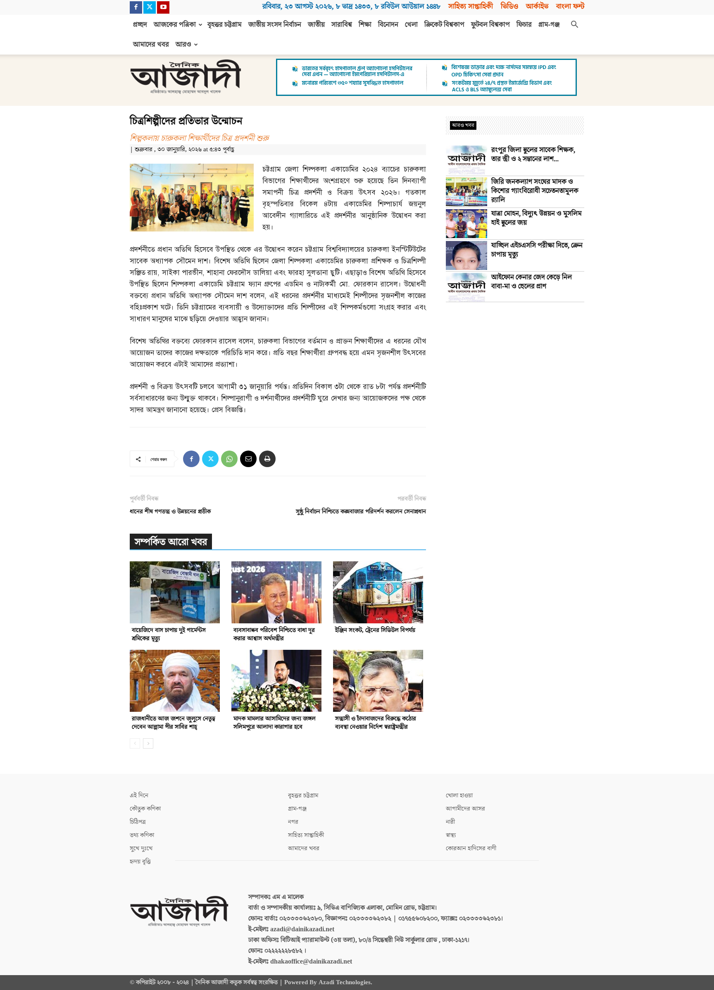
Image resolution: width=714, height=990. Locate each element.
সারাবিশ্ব (341, 25)
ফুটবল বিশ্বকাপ (490, 25)
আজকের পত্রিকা (175, 25)
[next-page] (148, 743)
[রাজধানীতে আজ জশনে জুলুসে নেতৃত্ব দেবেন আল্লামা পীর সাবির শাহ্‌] (176, 681)
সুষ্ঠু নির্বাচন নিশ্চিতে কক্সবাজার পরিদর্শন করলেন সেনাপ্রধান (361, 511)
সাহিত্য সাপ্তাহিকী (470, 6)
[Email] (248, 459)
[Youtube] (163, 7)
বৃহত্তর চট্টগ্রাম (224, 25)
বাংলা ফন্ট (570, 6)
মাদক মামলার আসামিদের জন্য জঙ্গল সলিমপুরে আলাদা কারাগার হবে (274, 722)
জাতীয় (316, 25)
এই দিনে (139, 795)
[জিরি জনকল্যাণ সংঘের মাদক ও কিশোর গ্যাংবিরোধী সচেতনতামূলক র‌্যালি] (466, 191)
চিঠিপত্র (138, 822)
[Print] (267, 459)
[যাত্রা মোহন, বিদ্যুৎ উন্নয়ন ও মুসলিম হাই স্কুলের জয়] (466, 223)
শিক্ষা (365, 25)
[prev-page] (135, 743)
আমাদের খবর (151, 45)
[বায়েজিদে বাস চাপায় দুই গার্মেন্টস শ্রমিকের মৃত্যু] (176, 592)
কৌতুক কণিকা (145, 808)
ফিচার (524, 25)
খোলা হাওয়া (459, 795)
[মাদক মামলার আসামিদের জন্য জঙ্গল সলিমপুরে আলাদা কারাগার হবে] (277, 681)
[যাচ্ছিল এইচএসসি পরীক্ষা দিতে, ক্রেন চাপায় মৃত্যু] (466, 255)
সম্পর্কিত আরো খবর (171, 542)
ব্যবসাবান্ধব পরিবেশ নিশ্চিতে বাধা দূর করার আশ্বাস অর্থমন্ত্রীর (274, 634)
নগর (293, 822)
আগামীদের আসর (465, 808)
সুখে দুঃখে (141, 848)
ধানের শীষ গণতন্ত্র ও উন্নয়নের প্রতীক (170, 511)
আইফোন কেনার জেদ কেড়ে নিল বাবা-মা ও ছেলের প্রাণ (531, 281)
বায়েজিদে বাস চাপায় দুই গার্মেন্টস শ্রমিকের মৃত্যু (169, 634)
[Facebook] (136, 7)
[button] (574, 25)
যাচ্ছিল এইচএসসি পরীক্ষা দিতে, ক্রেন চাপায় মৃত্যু (537, 250)
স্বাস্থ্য (451, 835)
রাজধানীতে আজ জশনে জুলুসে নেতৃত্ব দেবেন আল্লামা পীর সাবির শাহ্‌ (173, 722)
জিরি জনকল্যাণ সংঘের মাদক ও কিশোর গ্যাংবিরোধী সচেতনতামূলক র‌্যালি (534, 191)
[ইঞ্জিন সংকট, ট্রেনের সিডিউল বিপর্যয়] (379, 592)
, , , (351, 6)
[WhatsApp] (229, 459)
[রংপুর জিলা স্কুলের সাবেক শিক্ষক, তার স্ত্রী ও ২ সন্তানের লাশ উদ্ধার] (466, 160)
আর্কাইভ (537, 6)
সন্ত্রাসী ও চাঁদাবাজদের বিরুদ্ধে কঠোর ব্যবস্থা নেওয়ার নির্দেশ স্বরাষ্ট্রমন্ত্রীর (375, 722)
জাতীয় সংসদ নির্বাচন (274, 25)
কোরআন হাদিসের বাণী (471, 848)
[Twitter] (149, 7)
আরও (183, 45)
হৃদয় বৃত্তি (140, 861)
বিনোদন (388, 25)
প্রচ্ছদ (140, 25)
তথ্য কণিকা (142, 835)
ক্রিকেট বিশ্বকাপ (444, 25)
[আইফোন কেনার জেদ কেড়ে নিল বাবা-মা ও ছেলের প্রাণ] (466, 287)
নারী (450, 822)
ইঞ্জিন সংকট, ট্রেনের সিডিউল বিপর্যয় (375, 630)
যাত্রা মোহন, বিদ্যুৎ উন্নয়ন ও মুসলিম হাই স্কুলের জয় (536, 218)
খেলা (411, 25)
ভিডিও (509, 6)
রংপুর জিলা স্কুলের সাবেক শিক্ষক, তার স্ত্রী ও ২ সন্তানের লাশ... (533, 154)
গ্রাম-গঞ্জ (549, 25)
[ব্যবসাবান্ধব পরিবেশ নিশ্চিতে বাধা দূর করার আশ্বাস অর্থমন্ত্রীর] (277, 592)
